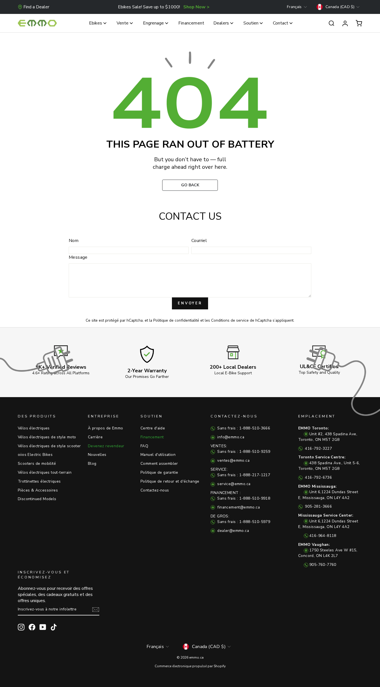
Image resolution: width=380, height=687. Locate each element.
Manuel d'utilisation (158, 454)
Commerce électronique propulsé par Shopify (190, 666)
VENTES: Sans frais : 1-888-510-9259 (240, 448)
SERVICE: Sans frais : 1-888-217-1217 (240, 472)
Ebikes (95, 23)
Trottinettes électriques (39, 481)
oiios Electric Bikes (35, 454)
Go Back (190, 185)
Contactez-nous (154, 490)
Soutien (250, 23)
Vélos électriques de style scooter (49, 446)
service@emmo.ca (233, 483)
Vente (123, 23)
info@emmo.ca (230, 437)
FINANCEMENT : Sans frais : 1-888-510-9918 (240, 495)
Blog (92, 463)
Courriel (199, 241)
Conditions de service (230, 320)
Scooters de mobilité (37, 463)
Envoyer (190, 303)
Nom (73, 241)
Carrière (95, 437)
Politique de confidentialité (176, 320)
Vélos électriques (34, 428)
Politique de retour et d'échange (169, 481)
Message (78, 257)
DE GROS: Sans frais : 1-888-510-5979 (240, 519)
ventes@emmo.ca (233, 460)
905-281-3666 (318, 506)
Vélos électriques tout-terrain (44, 472)
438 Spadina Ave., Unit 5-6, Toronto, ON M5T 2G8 (329, 462)
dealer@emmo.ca (232, 530)
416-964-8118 (322, 535)
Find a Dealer (36, 7)
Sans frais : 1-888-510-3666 (243, 428)
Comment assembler (159, 463)
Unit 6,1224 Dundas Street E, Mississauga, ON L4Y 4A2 (328, 492)
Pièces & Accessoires (38, 490)
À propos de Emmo (105, 428)
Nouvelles (97, 454)
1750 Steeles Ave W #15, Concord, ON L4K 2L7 (327, 550)
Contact (280, 23)
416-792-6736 (318, 477)
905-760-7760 (322, 564)
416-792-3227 (318, 448)
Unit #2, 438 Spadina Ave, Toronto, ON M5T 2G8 (327, 434)
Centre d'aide (152, 428)
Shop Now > (196, 7)
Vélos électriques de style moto (47, 437)
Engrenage (153, 23)
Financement (191, 23)
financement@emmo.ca (238, 507)
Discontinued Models (37, 499)
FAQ (144, 446)
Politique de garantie (159, 472)
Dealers (221, 23)
